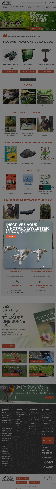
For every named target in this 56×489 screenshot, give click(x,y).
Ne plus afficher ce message (44, 266)
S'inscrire (11, 236)
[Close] (50, 222)
